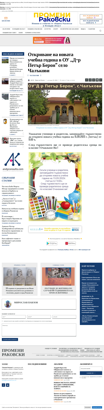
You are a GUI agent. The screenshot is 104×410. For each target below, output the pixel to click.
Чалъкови (34, 75)
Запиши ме (90, 373)
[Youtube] (7, 385)
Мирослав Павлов (40, 80)
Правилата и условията (96, 376)
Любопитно (5, 245)
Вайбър (66, 249)
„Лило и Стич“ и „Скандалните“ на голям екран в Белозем (12, 200)
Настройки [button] (87, 407)
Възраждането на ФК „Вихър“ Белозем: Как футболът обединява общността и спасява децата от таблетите (16, 125)
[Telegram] (97, 79)
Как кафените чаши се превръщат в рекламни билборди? (11, 240)
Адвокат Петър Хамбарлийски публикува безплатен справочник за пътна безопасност (12, 229)
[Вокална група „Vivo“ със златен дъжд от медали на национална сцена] (5, 140)
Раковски (5, 213)
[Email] (93, 79)
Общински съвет (16, 115)
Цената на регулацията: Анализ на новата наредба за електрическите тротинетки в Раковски (64, 396)
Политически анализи (60, 390)
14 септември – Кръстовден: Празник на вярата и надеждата (12, 218)
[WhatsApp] (90, 79)
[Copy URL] (100, 79)
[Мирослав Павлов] (29, 80)
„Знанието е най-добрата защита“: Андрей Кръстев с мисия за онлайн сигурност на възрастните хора (16, 83)
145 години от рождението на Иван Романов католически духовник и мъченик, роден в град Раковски (19, 290)
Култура (13, 146)
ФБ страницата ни (84, 249)
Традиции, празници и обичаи (11, 195)
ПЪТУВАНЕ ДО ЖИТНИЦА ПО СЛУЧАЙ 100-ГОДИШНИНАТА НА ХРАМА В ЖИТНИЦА (58, 290)
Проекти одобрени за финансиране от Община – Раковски (91, 272)
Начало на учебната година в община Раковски (13, 209)
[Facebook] (86, 79)
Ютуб (71, 249)
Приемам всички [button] (97, 407)
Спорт (12, 75)
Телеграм (61, 249)
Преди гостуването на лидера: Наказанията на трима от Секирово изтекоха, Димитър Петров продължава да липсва (17, 65)
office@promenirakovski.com (9, 380)
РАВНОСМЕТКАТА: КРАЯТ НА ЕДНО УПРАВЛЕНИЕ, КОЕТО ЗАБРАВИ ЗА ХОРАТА (65, 385)
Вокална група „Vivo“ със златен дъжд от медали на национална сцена (17, 141)
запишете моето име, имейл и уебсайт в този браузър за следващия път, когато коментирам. (28, 321)
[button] (100, 30)
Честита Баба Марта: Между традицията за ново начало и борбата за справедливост (13, 189)
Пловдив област (16, 90)
